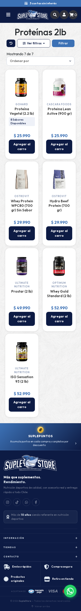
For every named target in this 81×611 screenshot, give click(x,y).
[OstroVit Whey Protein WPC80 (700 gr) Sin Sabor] (22, 179)
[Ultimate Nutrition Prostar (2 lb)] (22, 266)
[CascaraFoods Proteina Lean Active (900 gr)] (59, 87)
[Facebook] (36, 502)
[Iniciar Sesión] (64, 14)
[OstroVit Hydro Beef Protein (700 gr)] (59, 179)
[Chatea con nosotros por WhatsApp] (70, 591)
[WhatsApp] (26, 502)
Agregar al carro (22, 146)
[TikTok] (17, 502)
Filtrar (63, 43)
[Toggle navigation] (8, 14)
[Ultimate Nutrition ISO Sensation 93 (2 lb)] (22, 352)
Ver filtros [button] (34, 43)
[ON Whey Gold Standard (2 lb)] (59, 266)
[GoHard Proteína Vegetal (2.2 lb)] (22, 87)
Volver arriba (42, 606)
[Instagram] (7, 502)
